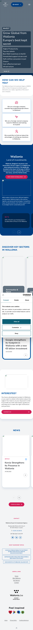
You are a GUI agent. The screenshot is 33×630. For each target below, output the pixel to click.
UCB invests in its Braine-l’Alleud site (16, 562)
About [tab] (27, 300)
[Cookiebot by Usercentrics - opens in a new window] (23, 295)
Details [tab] (16, 300)
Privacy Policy (13, 620)
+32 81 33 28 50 (17, 530)
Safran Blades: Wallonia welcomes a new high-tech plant (16, 557)
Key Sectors (16, 580)
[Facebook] (12, 537)
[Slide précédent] (14, 232)
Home (16, 576)
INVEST (16, 4)
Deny (16, 333)
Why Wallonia (17, 578)
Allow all (16, 321)
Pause (5, 71)
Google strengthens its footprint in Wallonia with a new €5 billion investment (16, 551)
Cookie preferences (24, 620)
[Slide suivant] (19, 232)
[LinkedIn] (16, 537)
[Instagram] (20, 537)
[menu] (29, 4)
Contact (16, 582)
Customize (15, 327)
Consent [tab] (6, 300)
